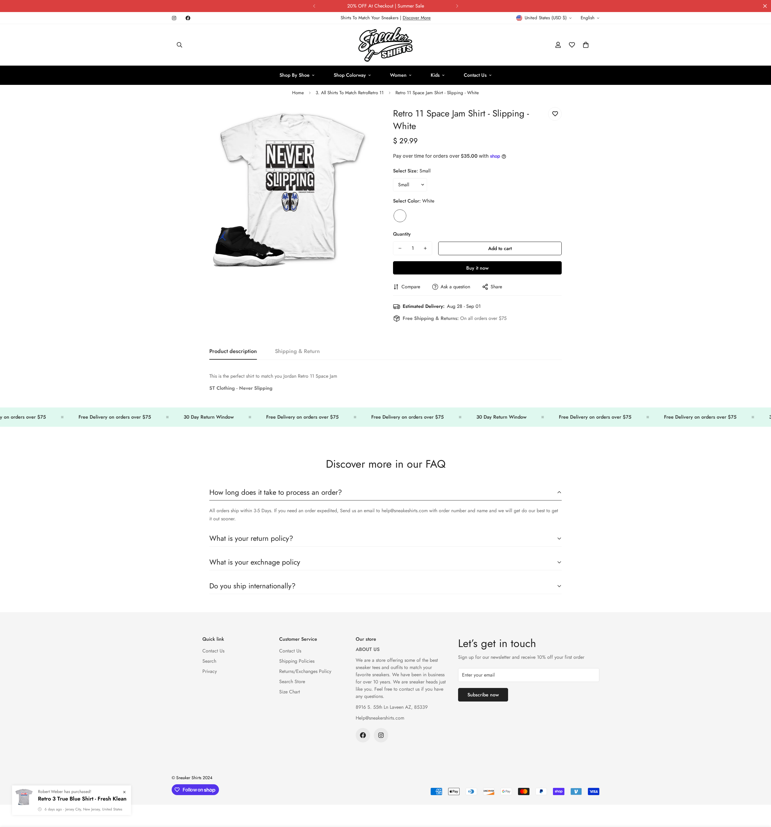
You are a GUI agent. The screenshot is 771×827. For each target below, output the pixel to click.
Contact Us (475, 75)
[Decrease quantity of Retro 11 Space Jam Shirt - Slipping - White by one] (400, 248)
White (400, 216)
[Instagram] (174, 18)
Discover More (417, 17)
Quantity (402, 234)
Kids (435, 75)
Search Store (292, 681)
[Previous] (314, 6)
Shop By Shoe (294, 75)
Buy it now (477, 268)
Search (209, 661)
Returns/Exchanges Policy (305, 671)
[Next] (457, 6)
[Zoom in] (365, 118)
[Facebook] (188, 18)
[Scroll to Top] (759, 794)
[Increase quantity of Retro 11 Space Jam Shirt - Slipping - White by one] (425, 248)
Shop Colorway (350, 75)
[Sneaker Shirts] (385, 45)
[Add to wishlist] (555, 114)
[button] (586, 45)
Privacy (209, 671)
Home (298, 92)
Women (398, 75)
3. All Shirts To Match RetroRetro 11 (350, 92)
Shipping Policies (296, 661)
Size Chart (289, 691)
